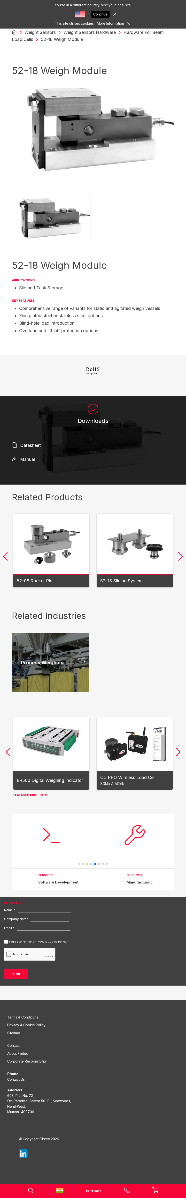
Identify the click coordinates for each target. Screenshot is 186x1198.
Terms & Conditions (22, 1017)
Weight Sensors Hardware (89, 32)
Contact (13, 1045)
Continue (100, 14)
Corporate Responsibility (27, 1061)
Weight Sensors (40, 32)
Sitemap (13, 1033)
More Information (110, 23)
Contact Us (16, 1079)
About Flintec (17, 1053)
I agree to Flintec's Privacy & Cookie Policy (37, 941)
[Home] (14, 32)
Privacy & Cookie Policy (26, 1025)
